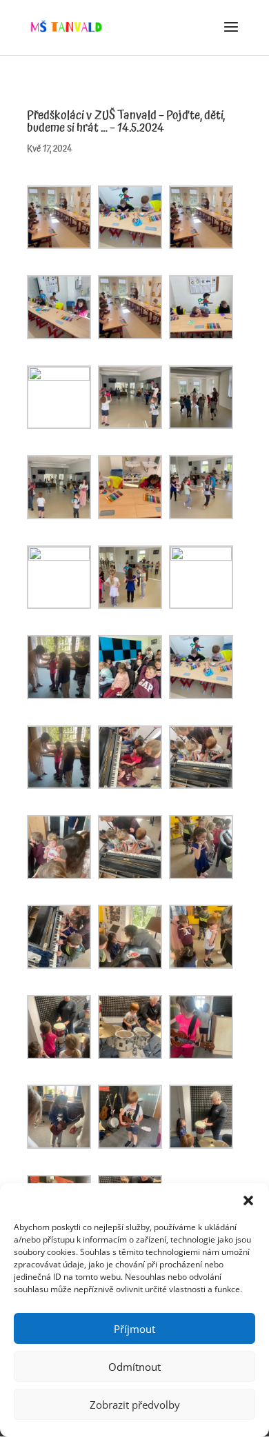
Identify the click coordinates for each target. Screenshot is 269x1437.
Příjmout (134, 1329)
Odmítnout (134, 1367)
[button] (248, 1200)
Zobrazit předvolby (135, 1404)
